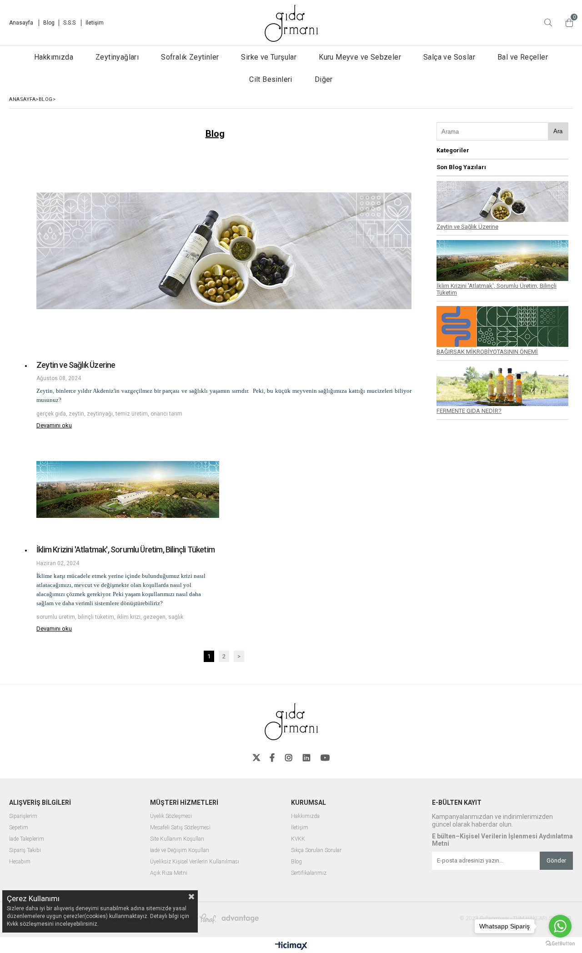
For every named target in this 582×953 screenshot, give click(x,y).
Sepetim (18, 828)
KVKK (298, 839)
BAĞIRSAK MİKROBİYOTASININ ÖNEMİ (487, 351)
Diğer (324, 79)
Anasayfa (22, 23)
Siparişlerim (23, 816)
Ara (557, 131)
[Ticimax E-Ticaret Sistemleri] (291, 946)
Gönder (556, 860)
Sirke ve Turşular (268, 57)
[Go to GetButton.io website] (560, 944)
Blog (49, 23)
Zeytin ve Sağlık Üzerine (75, 365)
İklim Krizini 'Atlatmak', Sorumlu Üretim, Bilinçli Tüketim (125, 549)
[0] (567, 23)
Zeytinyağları (117, 57)
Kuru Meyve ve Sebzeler (360, 57)
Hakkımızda (53, 57)
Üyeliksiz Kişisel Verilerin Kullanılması (194, 862)
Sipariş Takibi (25, 850)
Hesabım (19, 862)
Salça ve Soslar (449, 57)
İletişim (94, 23)
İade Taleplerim (26, 839)
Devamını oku (54, 425)
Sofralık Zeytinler (190, 57)
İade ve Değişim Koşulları (179, 850)
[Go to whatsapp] (560, 926)
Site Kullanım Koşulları (177, 839)
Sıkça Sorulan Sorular (316, 850)
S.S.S (70, 23)
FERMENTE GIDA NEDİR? (469, 410)
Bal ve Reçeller (522, 57)
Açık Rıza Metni (168, 873)
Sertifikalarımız (308, 873)
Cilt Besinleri (270, 79)
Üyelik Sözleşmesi (171, 816)
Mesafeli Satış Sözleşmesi (180, 828)
